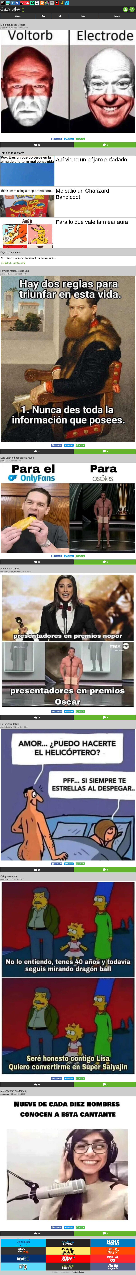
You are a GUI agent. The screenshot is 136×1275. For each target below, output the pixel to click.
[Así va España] (22, 3)
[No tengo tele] (47, 3)
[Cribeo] (32, 3)
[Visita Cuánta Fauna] (112, 1251)
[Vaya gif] (52, 3)
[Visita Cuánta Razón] (68, 1243)
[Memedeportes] (12, 3)
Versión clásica (78, 1272)
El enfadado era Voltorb (12, 25)
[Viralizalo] (67, 3)
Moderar (117, 16)
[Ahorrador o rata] (62, 3)
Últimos (18, 16)
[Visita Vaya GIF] (23, 1266)
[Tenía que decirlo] (57, 3)
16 (39, 870)
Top (43, 16)
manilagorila (7, 727)
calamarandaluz (9, 571)
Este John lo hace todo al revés (17, 457)
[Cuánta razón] (8, 3)
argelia (5, 879)
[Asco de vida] (3, 3)
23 (39, 562)
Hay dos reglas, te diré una (14, 271)
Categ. (82, 16)
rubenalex (6, 274)
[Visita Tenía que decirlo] (68, 1259)
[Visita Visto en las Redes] (23, 1259)
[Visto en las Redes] (17, 3)
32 (39, 145)
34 (39, 718)
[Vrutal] (27, 3)
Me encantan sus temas (13, 1091)
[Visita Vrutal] (112, 1259)
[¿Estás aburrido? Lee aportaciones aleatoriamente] (60, 16)
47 (39, 451)
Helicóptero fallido (9, 724)
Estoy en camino (9, 876)
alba (4, 461)
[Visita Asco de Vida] (23, 1251)
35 (39, 1233)
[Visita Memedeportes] (112, 1243)
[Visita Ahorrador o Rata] (68, 1266)
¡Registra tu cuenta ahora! (13, 263)
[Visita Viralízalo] (23, 1243)
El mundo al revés (10, 568)
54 (39, 1085)
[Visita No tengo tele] (112, 1266)
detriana (6, 1094)
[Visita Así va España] (68, 1251)
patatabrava (7, 28)
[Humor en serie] (37, 3)
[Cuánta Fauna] (42, 3)
